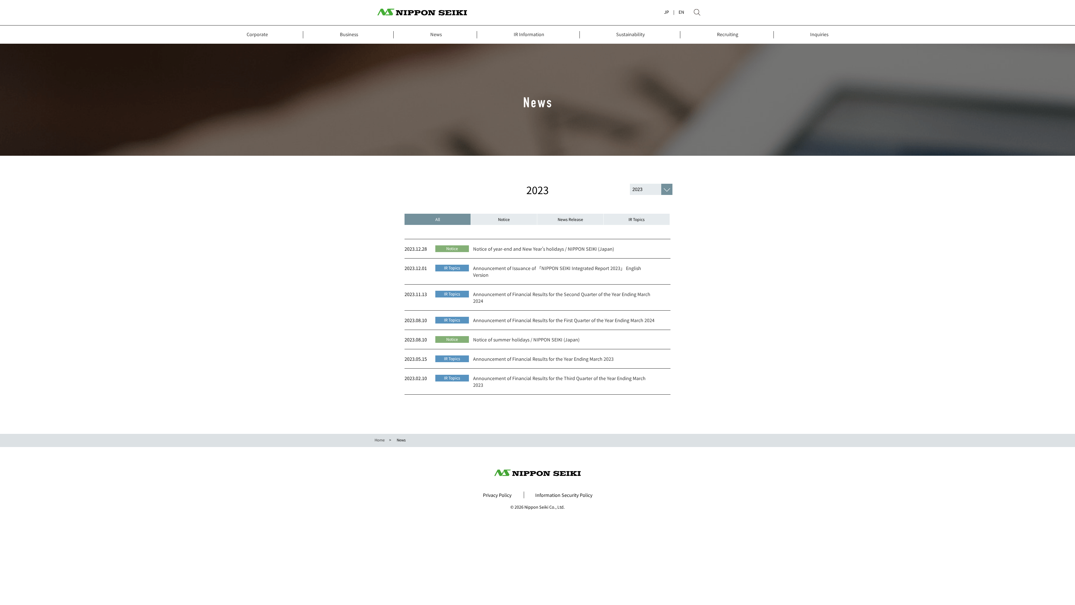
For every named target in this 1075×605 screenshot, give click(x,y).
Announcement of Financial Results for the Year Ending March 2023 (543, 358)
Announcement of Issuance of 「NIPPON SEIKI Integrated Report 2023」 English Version (557, 271)
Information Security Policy (563, 495)
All (437, 219)
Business (349, 34)
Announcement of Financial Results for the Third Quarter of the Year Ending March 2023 (559, 381)
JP (666, 12)
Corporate (257, 34)
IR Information (529, 34)
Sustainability (630, 34)
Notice (504, 219)
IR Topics (636, 219)
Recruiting (727, 34)
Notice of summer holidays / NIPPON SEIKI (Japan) (526, 339)
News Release (570, 219)
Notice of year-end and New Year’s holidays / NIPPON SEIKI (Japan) (543, 248)
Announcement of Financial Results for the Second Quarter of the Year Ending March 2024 (561, 297)
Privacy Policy (497, 495)
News (436, 34)
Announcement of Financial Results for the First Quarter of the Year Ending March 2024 (564, 320)
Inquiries (819, 34)
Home (380, 440)
